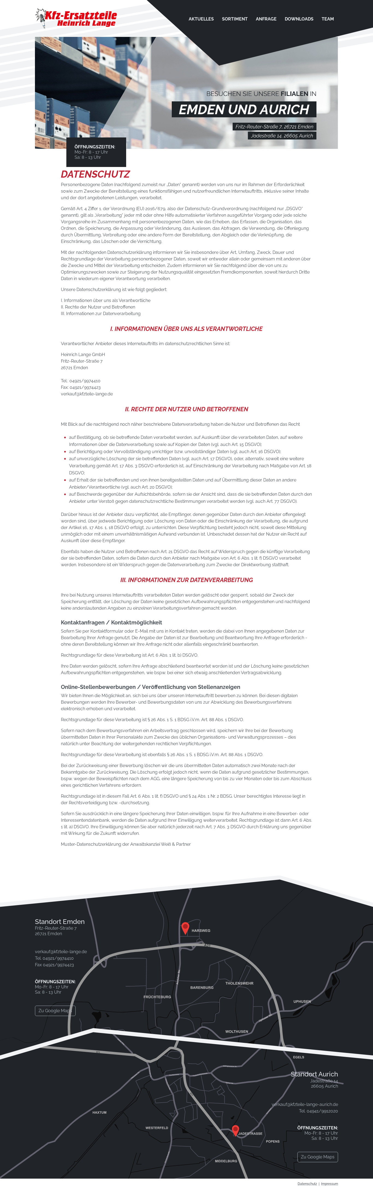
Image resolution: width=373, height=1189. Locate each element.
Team (328, 19)
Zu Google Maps (55, 1010)
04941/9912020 (322, 1111)
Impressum (329, 1184)
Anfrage (266, 19)
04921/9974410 (84, 380)
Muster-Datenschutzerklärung (91, 844)
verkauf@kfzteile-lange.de (87, 394)
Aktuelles (201, 19)
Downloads (299, 19)
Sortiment (235, 19)
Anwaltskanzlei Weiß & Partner (160, 844)
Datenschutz (307, 1184)
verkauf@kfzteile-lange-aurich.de (305, 1104)
